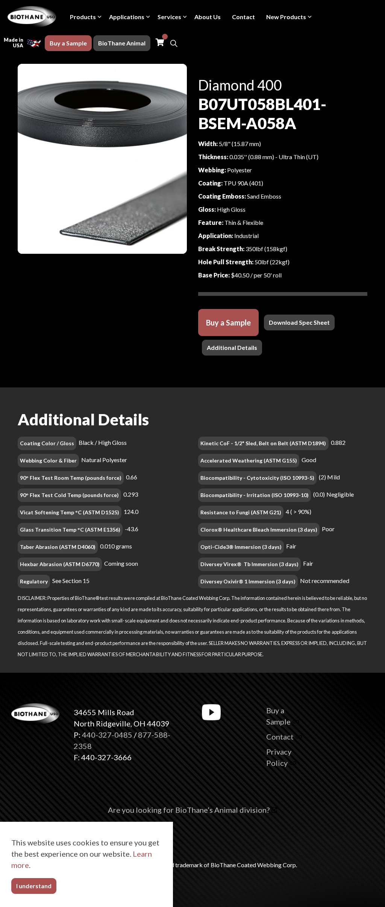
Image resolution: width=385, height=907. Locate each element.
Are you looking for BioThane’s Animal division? (189, 809)
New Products (286, 16)
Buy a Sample (68, 43)
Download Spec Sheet (299, 322)
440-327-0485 (107, 734)
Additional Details (232, 347)
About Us (207, 16)
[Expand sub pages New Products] (310, 17)
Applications (126, 16)
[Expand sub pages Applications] (148, 17)
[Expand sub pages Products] (99, 17)
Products (83, 16)
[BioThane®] (32, 17)
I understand (34, 885)
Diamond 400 (240, 85)
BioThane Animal (122, 43)
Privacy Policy (278, 757)
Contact (243, 16)
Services (169, 16)
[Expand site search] (174, 43)
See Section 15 (70, 580)
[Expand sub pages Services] (185, 17)
